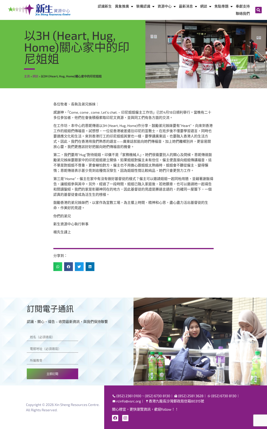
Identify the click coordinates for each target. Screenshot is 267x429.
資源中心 (165, 6)
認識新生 (105, 6)
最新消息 (186, 6)
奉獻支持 (243, 6)
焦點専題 (221, 6)
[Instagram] (125, 418)
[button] (258, 10)
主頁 (27, 76)
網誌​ (203, 6)
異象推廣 (122, 6)
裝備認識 (143, 6)
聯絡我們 (243, 13)
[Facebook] (115, 418)
